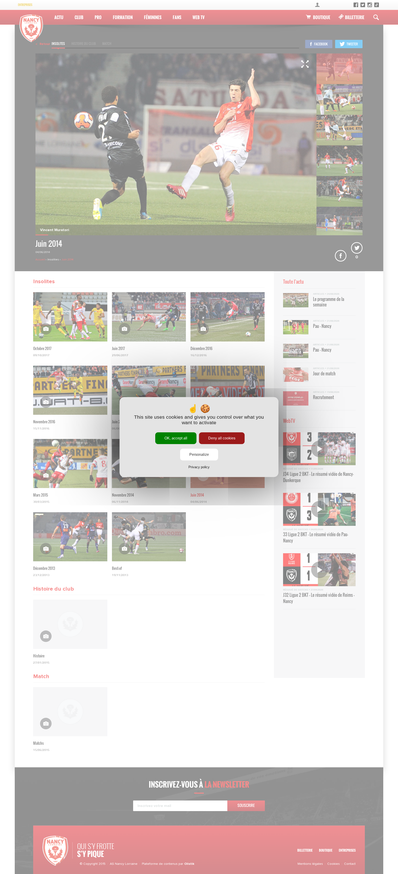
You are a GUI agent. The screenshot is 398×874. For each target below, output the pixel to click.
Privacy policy (199, 467)
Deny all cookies (221, 438)
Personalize (199, 454)
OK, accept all (175, 438)
